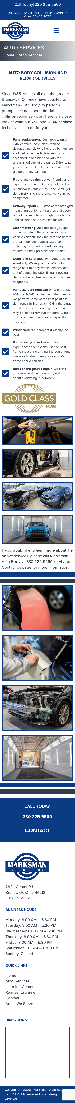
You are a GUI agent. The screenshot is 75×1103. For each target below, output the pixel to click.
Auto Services (17, 981)
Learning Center (19, 987)
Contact (37, 830)
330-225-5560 (48, 4)
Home (10, 975)
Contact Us (11, 567)
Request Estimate (20, 992)
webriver (11, 1098)
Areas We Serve (19, 1004)
